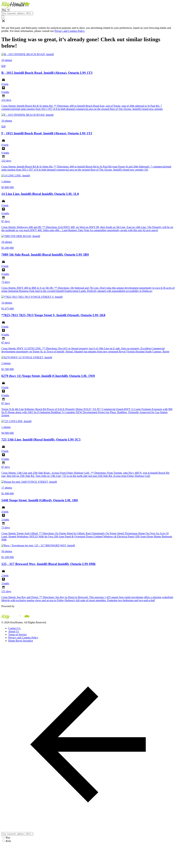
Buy (8, 837)
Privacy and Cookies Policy (23, 637)
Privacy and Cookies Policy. (69, 31)
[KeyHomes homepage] (88, 617)
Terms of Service (17, 634)
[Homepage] (88, 4)
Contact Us (14, 628)
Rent (8, 841)
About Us (13, 631)
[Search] (2, 17)
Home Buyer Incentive (20, 640)
